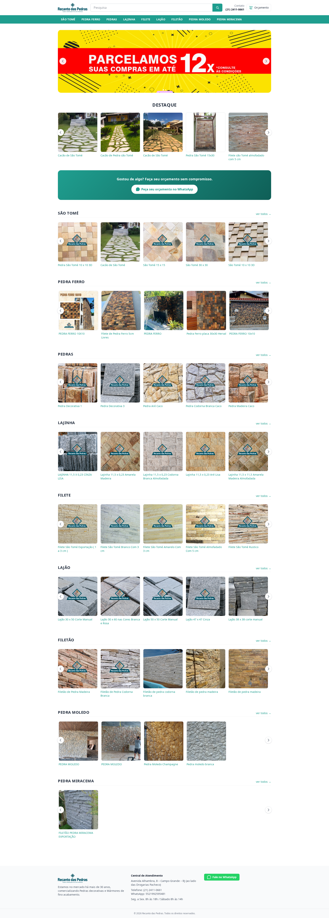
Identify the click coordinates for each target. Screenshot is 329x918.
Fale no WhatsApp (224, 877)
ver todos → (263, 214)
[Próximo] (266, 61)
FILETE (145, 19)
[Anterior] (62, 61)
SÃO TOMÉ (68, 19)
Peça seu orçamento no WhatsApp (167, 189)
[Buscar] (217, 8)
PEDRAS (111, 19)
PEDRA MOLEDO (200, 19)
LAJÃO (160, 19)
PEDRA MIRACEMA (229, 19)
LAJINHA (129, 19)
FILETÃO (177, 19)
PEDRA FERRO (90, 19)
